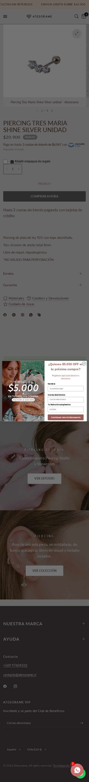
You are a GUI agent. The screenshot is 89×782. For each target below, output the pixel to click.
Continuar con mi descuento (65, 417)
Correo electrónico (56, 395)
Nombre (51, 384)
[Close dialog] (84, 363)
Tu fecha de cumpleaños (59, 404)
